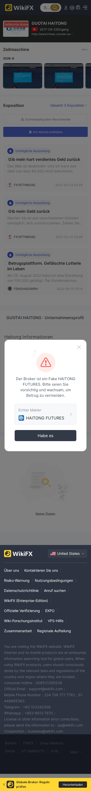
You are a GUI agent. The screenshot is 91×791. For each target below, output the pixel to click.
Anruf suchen (55, 590)
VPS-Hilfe (55, 621)
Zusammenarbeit (18, 631)
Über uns (11, 570)
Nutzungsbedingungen (54, 580)
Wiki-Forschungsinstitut (23, 621)
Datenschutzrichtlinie (21, 590)
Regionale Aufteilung (54, 631)
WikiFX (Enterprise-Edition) (26, 600)
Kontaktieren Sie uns (41, 570)
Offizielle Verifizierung (22, 611)
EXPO (50, 611)
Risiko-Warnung (17, 580)
